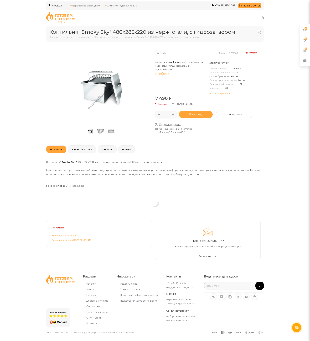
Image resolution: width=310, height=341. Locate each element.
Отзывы (127, 149)
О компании (93, 317)
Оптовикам (93, 306)
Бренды (91, 295)
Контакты (92, 323)
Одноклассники (238, 296)
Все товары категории (64, 235)
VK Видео (221, 296)
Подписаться (259, 286)
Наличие (107, 149)
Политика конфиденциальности (139, 295)
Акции (90, 289)
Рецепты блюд (128, 283)
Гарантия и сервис (97, 312)
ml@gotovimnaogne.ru (179, 287)
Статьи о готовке (130, 289)
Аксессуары (76, 185)
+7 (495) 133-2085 (225, 5)
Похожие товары (56, 185)
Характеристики (82, 149)
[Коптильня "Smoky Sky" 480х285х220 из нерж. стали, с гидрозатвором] (100, 85)
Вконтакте (213, 296)
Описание (56, 149)
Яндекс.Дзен (246, 296)
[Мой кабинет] (262, 18)
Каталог (91, 283)
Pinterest (254, 296)
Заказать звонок (250, 5)
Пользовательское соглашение (139, 300)
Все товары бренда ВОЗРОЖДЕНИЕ (71, 240)
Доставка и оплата (97, 300)
